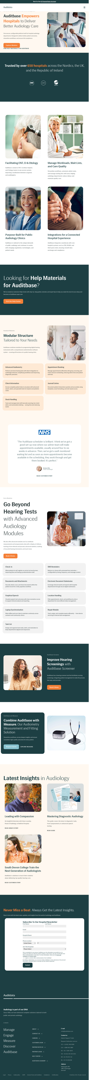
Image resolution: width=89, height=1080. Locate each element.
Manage (9, 1030)
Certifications (55, 1075)
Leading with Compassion (19, 816)
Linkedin (6, 1023)
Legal (4, 1075)
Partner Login (37, 1051)
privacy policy (33, 956)
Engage (8, 1035)
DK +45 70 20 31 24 (66, 1057)
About (34, 1029)
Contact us (36, 1033)
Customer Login (37, 1042)
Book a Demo (10, 556)
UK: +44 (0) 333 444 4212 (68, 1054)
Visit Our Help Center (13, 301)
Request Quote (11, 747)
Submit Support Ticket (67, 1038)
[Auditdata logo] (7, 7)
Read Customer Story (44, 476)
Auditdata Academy (39, 1061)
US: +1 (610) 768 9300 (67, 1044)
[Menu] (84, 7)
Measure (9, 1041)
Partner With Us (37, 1047)
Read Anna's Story (11, 828)
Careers (35, 1038)
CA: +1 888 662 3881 (67, 1047)
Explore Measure (27, 747)
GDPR (23, 1075)
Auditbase (10, 1052)
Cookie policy (17, 1075)
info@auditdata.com (67, 1031)
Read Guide (51, 830)
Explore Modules (11, 45)
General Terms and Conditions (34, 1075)
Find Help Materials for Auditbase (16, 48)
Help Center (36, 1056)
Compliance (47, 1075)
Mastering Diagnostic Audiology (65, 816)
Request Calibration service (69, 1041)
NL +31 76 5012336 (66, 1060)
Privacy (9, 1075)
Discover (9, 1046)
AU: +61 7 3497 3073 (67, 1050)
